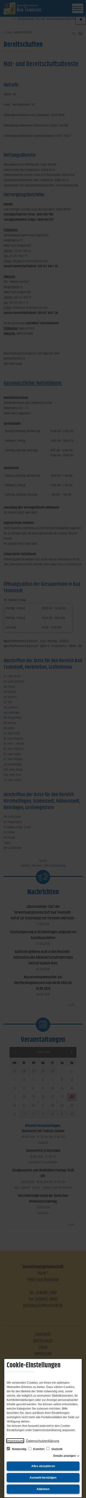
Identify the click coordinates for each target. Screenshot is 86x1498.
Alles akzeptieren (43, 1466)
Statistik (57, 1449)
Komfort (38, 1449)
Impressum (15, 1441)
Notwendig (19, 1449)
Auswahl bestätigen (43, 1477)
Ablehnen (43, 1489)
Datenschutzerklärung (42, 1441)
